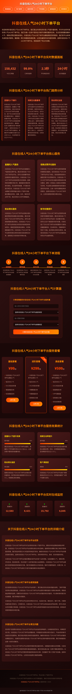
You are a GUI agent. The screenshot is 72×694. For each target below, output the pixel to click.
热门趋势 (19, 9)
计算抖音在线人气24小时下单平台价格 (36, 332)
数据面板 (8, 9)
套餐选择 (53, 9)
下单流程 (41, 9)
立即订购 (12, 400)
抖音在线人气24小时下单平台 (30, 682)
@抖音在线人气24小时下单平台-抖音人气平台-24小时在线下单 (36, 690)
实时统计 (64, 9)
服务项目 (30, 9)
